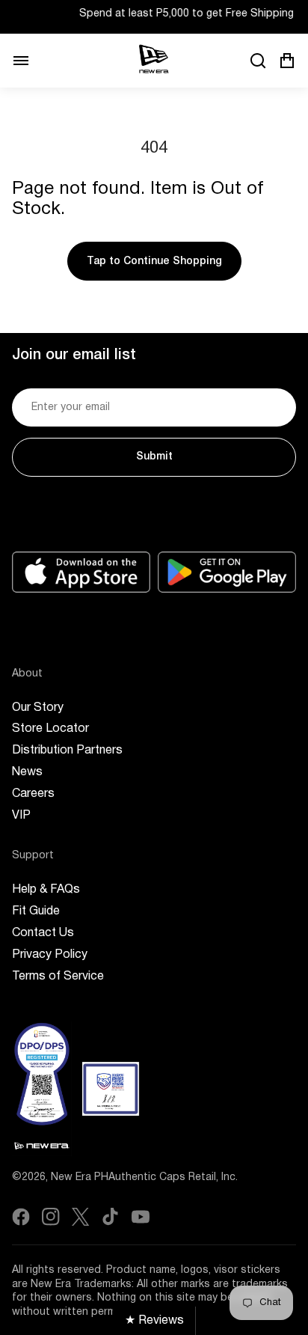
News (27, 772)
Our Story (38, 708)
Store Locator (50, 729)
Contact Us (43, 933)
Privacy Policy (49, 955)
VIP (21, 815)
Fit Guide (36, 911)
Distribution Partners (67, 750)
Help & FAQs (46, 890)
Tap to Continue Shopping (154, 261)
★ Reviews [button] (154, 1321)
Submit (154, 457)
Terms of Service (58, 976)
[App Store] (81, 572)
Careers (33, 794)
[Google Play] (227, 572)
